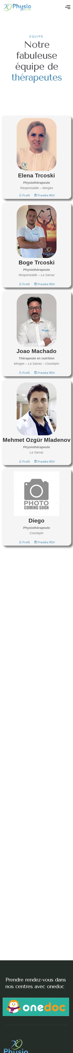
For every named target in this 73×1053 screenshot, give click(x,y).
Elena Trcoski (36, 175)
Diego (36, 520)
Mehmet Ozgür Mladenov (37, 440)
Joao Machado (36, 351)
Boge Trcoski (37, 262)
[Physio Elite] (17, 7)
